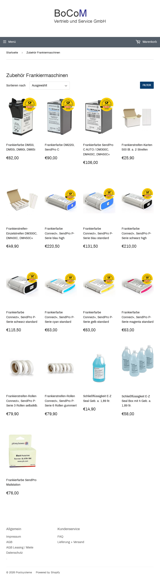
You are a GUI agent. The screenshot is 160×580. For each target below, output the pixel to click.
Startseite (12, 52)
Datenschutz (14, 552)
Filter (147, 85)
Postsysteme (24, 572)
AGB (9, 542)
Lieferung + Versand (71, 542)
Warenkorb (149, 41)
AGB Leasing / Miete (19, 547)
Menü (12, 41)
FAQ (60, 536)
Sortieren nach (16, 85)
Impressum (13, 536)
